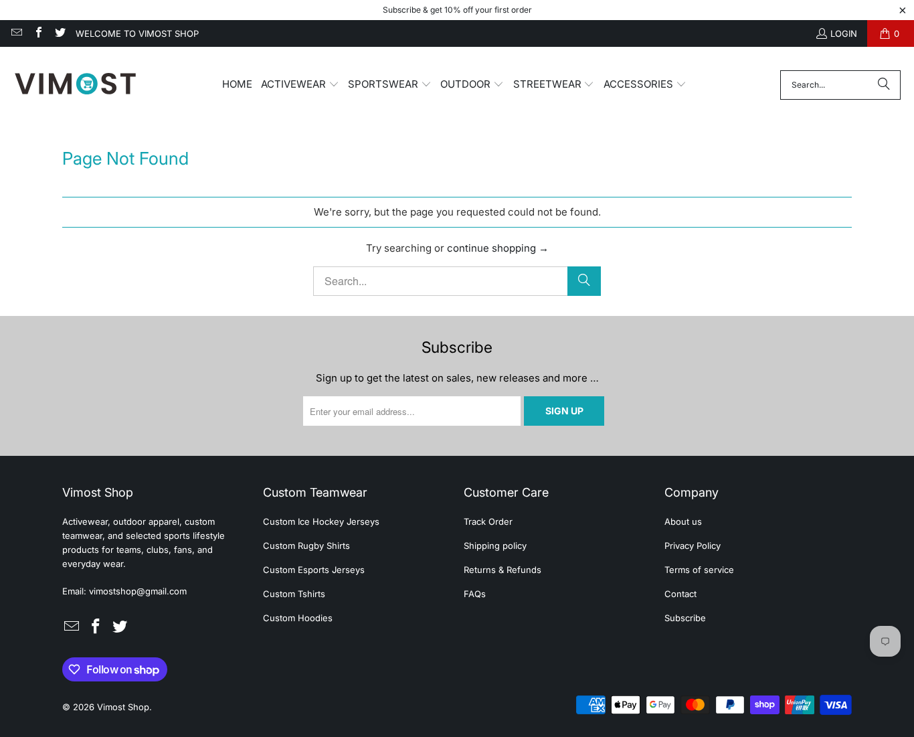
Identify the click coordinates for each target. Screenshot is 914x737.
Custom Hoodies (298, 617)
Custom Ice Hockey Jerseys (321, 521)
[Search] (884, 85)
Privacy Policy (692, 545)
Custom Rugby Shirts (306, 545)
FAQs (475, 593)
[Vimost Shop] (75, 85)
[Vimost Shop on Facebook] (37, 33)
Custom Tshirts (294, 593)
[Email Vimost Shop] (16, 33)
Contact (680, 593)
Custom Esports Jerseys (314, 569)
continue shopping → (498, 248)
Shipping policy (495, 545)
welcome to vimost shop (137, 33)
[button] (300, 85)
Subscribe (685, 617)
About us (683, 521)
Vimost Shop (123, 707)
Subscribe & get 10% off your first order (457, 10)
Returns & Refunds (502, 569)
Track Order (488, 521)
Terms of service (699, 569)
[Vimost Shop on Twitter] (60, 33)
